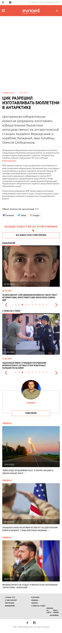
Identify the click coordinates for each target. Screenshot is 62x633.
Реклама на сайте (49, 610)
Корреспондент (9, 160)
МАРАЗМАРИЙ (10, 606)
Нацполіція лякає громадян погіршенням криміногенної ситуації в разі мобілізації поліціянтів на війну (24, 365)
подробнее (31, 413)
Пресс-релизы (56, 611)
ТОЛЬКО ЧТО (10, 597)
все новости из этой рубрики (31, 235)
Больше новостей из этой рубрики (31, 226)
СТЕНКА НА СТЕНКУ (38, 606)
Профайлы (54, 615)
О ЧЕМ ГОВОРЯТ (11, 600)
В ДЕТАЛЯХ (35, 597)
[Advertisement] (31, 49)
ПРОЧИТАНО (9, 603)
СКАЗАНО (34, 603)
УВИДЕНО (34, 600)
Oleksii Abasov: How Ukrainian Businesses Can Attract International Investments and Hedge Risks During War (29, 297)
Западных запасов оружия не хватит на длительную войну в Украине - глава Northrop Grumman (30, 529)
